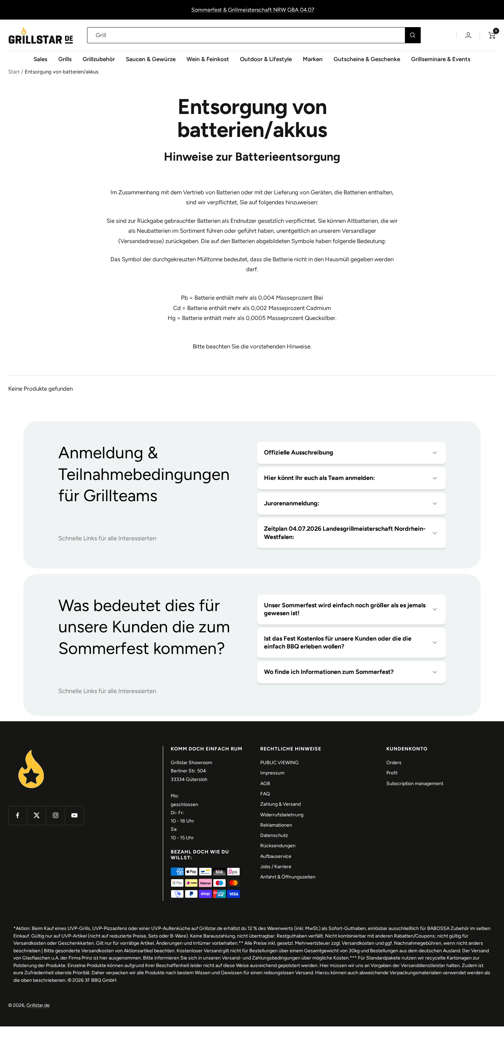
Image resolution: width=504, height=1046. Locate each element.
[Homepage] (31, 750)
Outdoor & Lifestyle (266, 59)
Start (14, 72)
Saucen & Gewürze (151, 59)
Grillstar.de (38, 1005)
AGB (265, 783)
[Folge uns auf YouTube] (74, 815)
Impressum (272, 773)
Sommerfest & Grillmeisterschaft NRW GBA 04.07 (252, 10)
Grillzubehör (99, 59)
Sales (40, 59)
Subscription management (414, 783)
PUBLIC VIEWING (279, 763)
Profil (391, 773)
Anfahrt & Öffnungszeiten (287, 877)
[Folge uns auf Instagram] (55, 815)
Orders (393, 763)
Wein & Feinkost (208, 59)
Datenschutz (274, 835)
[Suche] (412, 35)
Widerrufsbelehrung (281, 815)
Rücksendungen (278, 846)
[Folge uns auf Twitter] (36, 815)
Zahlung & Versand (280, 804)
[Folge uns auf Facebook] (17, 815)
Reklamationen (276, 825)
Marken (313, 59)
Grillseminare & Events (440, 59)
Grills (65, 59)
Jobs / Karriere (275, 867)
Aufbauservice (275, 856)
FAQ (265, 794)
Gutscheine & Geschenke (367, 59)
